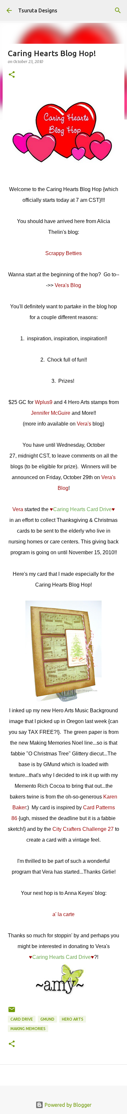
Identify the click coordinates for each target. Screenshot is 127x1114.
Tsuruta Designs (37, 10)
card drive (21, 1019)
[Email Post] (12, 1012)
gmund (47, 1019)
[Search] (118, 10)
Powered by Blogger (67, 1105)
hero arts (72, 1019)
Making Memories (28, 1028)
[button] (12, 75)
